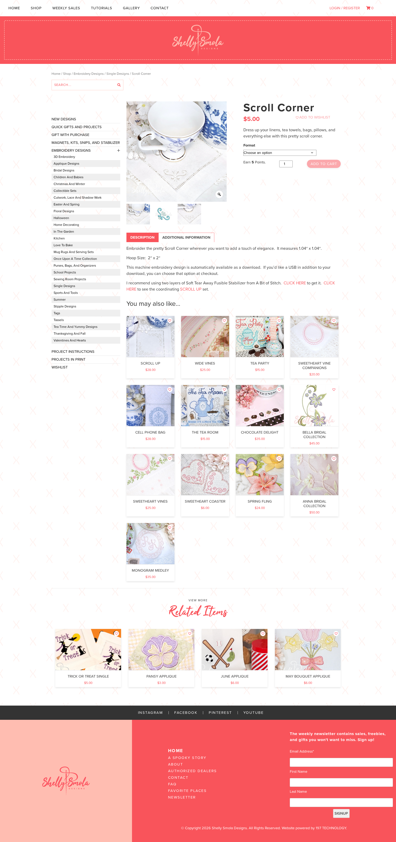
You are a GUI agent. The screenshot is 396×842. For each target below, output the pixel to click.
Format (249, 145)
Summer (60, 300)
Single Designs (117, 74)
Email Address (302, 751)
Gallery (131, 8)
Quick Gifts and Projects (77, 127)
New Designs (64, 119)
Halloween (61, 218)
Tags (57, 313)
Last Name (298, 791)
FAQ (172, 784)
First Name (298, 771)
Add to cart (324, 164)
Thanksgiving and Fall (70, 334)
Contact (160, 8)
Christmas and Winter (69, 184)
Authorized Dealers (192, 771)
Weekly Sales (66, 8)
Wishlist (60, 367)
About (175, 764)
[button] (312, 117)
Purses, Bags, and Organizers (75, 266)
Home (14, 8)
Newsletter (182, 797)
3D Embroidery (64, 157)
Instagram (150, 712)
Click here (295, 283)
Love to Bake (63, 245)
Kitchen (59, 238)
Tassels (59, 320)
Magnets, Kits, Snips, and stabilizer (86, 142)
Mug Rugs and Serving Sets (74, 252)
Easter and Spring (66, 204)
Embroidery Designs (89, 74)
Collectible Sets (65, 191)
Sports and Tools (66, 293)
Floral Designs (64, 211)
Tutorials (101, 8)
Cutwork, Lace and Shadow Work (77, 198)
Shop (36, 8)
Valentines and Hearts (70, 340)
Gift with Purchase (70, 135)
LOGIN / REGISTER (345, 8)
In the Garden (64, 232)
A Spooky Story (187, 757)
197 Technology (331, 828)
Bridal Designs (64, 170)
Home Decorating (66, 225)
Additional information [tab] (186, 237)
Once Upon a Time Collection (75, 259)
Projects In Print (68, 359)
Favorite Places (187, 790)
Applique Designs (66, 164)
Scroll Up (191, 289)
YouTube (253, 712)
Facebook (185, 712)
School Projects (65, 272)
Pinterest (220, 712)
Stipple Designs (65, 306)
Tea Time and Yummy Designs (75, 327)
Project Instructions (73, 351)
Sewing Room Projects (70, 279)
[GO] (119, 85)
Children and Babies (68, 177)
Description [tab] (142, 237)
